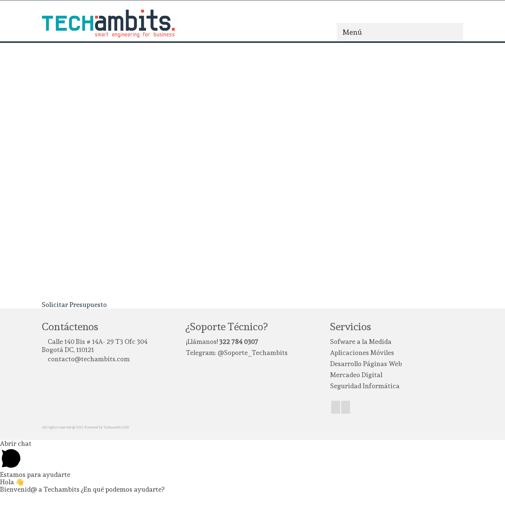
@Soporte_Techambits (253, 352)
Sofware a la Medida (361, 341)
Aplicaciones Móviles (362, 352)
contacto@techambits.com (89, 359)
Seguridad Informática (365, 386)
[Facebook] (335, 407)
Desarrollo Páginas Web (366, 364)
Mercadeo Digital (356, 375)
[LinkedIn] (345, 407)
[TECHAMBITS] (108, 24)
